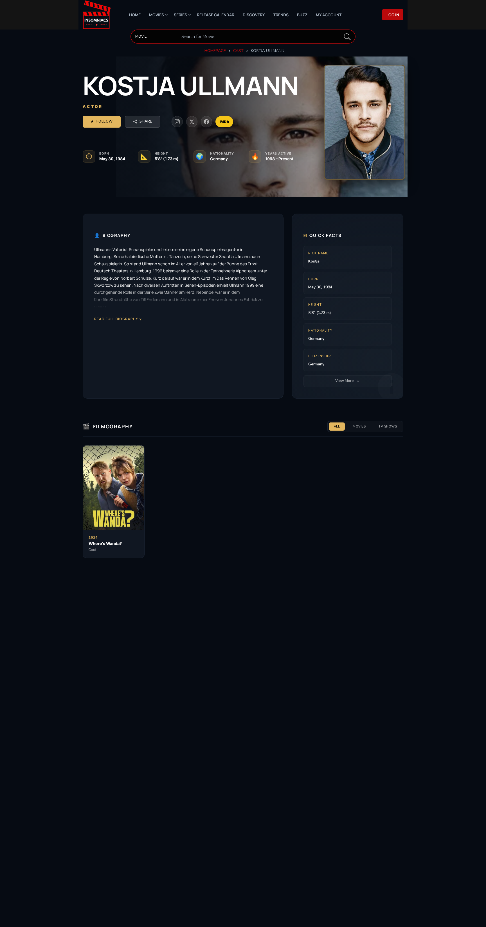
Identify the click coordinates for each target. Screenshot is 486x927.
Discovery (254, 14)
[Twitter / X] (191, 121)
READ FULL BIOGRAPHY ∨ (118, 319)
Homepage (215, 50)
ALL (337, 426)
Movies (156, 14)
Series (180, 14)
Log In (392, 14)
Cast (238, 50)
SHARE (146, 121)
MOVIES (359, 426)
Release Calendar (215, 14)
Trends (281, 14)
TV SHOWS (388, 426)
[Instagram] (177, 121)
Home (135, 14)
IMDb (224, 121)
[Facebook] (206, 121)
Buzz (302, 14)
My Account (328, 14)
